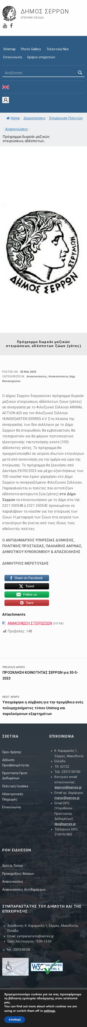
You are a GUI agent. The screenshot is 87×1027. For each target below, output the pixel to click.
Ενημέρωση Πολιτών (66, 118)
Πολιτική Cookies (15, 786)
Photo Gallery (31, 49)
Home (15, 118)
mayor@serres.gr (67, 798)
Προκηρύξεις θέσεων (18, 874)
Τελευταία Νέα (57, 49)
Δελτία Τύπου (12, 866)
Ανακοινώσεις (16, 129)
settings (49, 1011)
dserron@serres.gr (68, 787)
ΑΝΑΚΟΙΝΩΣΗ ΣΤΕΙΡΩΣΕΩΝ (30, 623)
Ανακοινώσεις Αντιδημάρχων (24, 890)
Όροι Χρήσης (11, 752)
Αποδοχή (15, 1019)
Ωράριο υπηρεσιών (41, 57)
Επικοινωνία (12, 57)
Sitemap (9, 49)
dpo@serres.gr (65, 824)
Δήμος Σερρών (45, 11)
